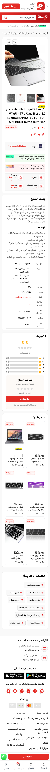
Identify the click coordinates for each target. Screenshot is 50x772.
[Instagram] (35, 691)
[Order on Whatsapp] (4, 757)
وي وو (29, 303)
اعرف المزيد (25, 158)
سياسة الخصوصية (16, 729)
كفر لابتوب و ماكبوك (22, 297)
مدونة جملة (19, 718)
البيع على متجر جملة (38, 718)
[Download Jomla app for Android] (36, 676)
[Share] (8, 42)
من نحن (21, 713)
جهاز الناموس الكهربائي (37, 737)
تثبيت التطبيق (11, 6)
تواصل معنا (42, 713)
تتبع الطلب (20, 734)
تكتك (45, 743)
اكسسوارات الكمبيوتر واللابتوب (19, 33)
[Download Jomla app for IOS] (14, 676)
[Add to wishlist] (14, 42)
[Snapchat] (8, 691)
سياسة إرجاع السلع (16, 723)
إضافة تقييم (25, 399)
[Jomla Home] (43, 17)
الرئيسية (43, 33)
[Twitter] (28, 691)
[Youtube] (15, 691)
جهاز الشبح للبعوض (38, 748)
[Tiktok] (21, 691)
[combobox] (21, 17)
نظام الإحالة (42, 723)
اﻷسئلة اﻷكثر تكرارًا (16, 745)
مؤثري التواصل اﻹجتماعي (41, 730)
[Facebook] (41, 691)
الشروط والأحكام (17, 739)
